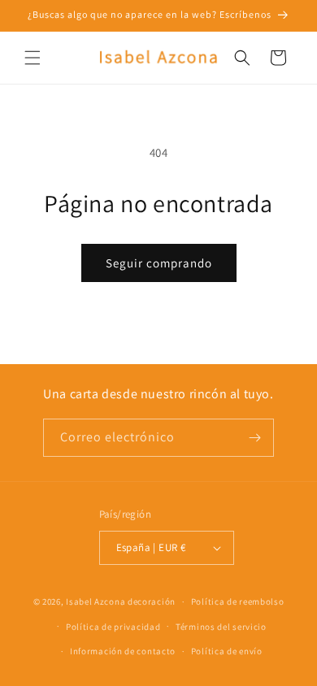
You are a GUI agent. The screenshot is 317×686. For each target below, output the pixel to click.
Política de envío (227, 651)
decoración (152, 601)
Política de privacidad (113, 626)
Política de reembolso (237, 601)
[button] (32, 58)
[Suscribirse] (255, 438)
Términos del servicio (221, 626)
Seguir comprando (159, 263)
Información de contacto (123, 651)
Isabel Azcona (95, 601)
